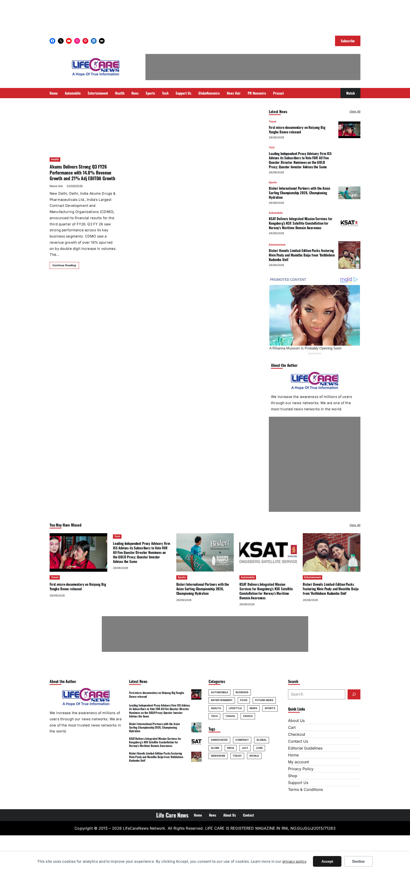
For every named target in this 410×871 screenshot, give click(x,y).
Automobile (276, 212)
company (242, 739)
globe (215, 748)
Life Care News (172, 815)
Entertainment (277, 244)
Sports (273, 182)
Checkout (296, 734)
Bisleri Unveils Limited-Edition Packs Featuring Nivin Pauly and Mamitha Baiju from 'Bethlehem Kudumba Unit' (302, 255)
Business (242, 692)
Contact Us (298, 741)
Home (293, 755)
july (245, 748)
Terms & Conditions (305, 789)
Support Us (298, 782)
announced (219, 739)
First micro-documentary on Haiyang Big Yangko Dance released (297, 129)
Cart (292, 727)
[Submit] (354, 694)
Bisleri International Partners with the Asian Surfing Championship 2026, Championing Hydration (299, 192)
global (261, 739)
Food (243, 700)
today (237, 755)
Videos (248, 716)
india (230, 748)
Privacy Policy (300, 768)
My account (298, 762)
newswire (218, 755)
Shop (292, 775)
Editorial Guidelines (305, 748)
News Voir (56, 186)
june (259, 748)
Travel (272, 121)
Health (55, 159)
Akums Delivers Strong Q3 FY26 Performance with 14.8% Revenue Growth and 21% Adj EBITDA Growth (82, 172)
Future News (264, 700)
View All (354, 111)
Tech (272, 147)
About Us (296, 720)
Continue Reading (64, 265)
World (254, 755)
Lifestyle (235, 708)
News (253, 708)
